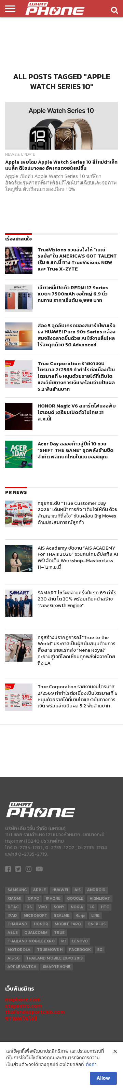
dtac (13, 907)
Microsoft (35, 915)
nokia (77, 907)
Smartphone (56, 967)
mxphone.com (23, 999)
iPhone (53, 898)
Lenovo (80, 941)
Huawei (60, 890)
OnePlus (96, 924)
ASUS (13, 932)
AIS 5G (13, 958)
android (96, 890)
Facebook (80, 950)
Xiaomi (14, 898)
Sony (59, 907)
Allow (103, 1078)
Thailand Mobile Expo (31, 941)
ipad (12, 915)
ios (28, 907)
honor (41, 924)
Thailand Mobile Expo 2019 (54, 958)
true (59, 932)
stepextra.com (23, 1006)
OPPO (33, 898)
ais (77, 890)
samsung (17, 890)
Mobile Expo (68, 924)
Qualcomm (35, 932)
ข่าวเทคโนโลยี (21, 1018)
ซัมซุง (80, 915)
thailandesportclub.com (35, 1012)
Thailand (17, 924)
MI (63, 941)
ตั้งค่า (91, 1065)
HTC (105, 907)
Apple (39, 890)
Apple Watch (22, 967)
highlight (100, 898)
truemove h (50, 950)
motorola (19, 950)
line (95, 915)
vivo (42, 907)
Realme (61, 915)
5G (99, 950)
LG (92, 907)
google (75, 898)
